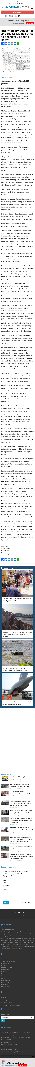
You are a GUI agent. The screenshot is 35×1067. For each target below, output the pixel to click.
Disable (3, 971)
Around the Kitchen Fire (8, 961)
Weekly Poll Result (27, 903)
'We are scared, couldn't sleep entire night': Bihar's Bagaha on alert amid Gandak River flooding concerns (17, 634)
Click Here (30, 23)
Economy (4, 974)
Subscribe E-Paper (18, 12)
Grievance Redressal (9, 1002)
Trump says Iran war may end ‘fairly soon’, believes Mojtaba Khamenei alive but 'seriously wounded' (21, 856)
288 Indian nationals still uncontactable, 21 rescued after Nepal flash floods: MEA (21, 794)
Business (4, 965)
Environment (5, 984)
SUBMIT (6, 903)
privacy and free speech (8, 555)
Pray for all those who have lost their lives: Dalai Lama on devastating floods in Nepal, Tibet (21, 820)
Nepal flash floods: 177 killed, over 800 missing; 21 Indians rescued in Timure (21, 812)
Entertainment (5, 980)
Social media (4, 546)
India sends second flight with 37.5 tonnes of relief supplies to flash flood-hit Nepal (21, 830)
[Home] (16, 7)
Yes (5, 880)
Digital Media (5, 551)
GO (3, 1020)
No (5, 883)
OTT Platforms (5, 548)
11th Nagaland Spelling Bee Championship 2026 (18, 778)
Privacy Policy (7, 1000)
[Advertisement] (12, 720)
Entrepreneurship (6, 982)
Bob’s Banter (5, 963)
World (12, 788)
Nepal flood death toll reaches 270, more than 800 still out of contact (20, 785)
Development (5, 969)
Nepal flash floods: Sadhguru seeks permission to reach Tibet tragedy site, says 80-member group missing (21, 839)
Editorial (3, 976)
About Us (5, 997)
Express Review (6, 986)
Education (4, 978)
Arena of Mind (5, 959)
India (2, 77)
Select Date (5, 1014)
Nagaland (12, 781)
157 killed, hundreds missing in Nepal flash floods (21, 848)
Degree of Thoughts (7, 967)
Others (6, 885)
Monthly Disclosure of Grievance (12, 1005)
